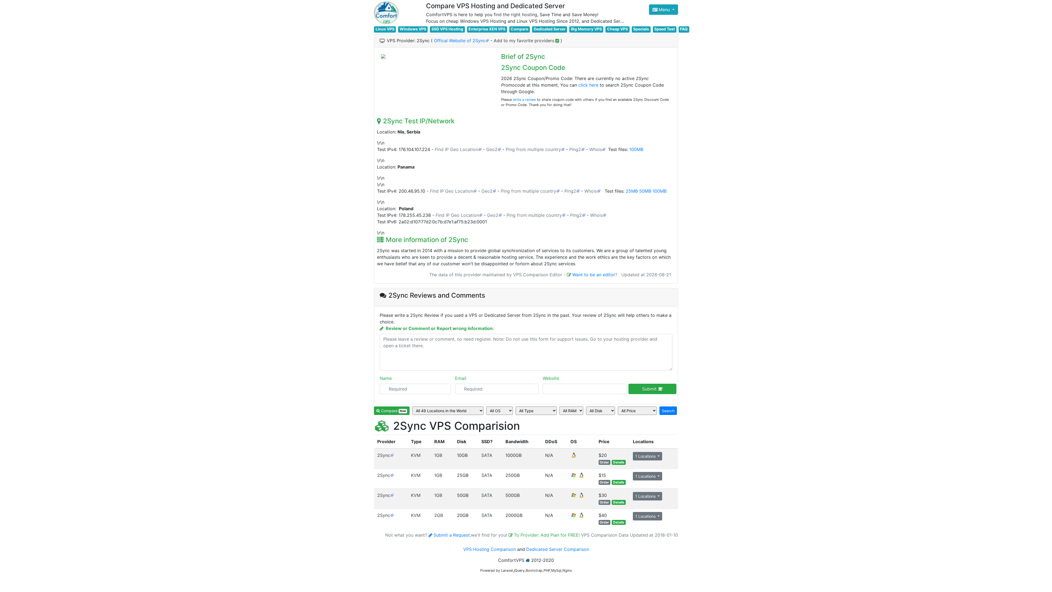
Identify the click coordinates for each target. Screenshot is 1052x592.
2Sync (383, 455)
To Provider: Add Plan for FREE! (547, 535)
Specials (641, 29)
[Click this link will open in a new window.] (383, 56)
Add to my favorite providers (524, 40)
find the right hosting (515, 14)
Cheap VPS (617, 29)
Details (618, 462)
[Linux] (573, 457)
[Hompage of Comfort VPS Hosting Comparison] (386, 12)
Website (551, 378)
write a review (524, 100)
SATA (486, 455)
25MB (632, 191)
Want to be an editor (593, 274)
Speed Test (664, 29)
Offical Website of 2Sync (459, 40)
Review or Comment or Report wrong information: (440, 328)
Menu (665, 9)
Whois (595, 149)
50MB (645, 191)
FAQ (684, 29)
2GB (438, 515)
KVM (416, 455)
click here (588, 85)
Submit (650, 389)
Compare (519, 29)
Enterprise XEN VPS (486, 29)
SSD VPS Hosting (447, 29)
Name (386, 378)
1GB (438, 455)
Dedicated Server (550, 29)
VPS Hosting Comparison (489, 549)
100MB (636, 149)
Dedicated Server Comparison (557, 549)
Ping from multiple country (533, 149)
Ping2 (575, 149)
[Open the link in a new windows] (392, 455)
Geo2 (492, 149)
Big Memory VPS (586, 29)
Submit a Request (451, 535)
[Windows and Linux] (577, 477)
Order (604, 462)
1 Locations (646, 456)
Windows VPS (413, 29)
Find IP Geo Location (456, 149)
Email (460, 378)
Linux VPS (385, 29)
